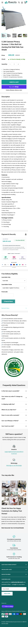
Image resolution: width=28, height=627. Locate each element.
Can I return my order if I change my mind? (12, 398)
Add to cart (14, 82)
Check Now (8, 301)
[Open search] (19, 2)
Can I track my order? (8, 426)
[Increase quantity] (18, 64)
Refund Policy (5, 308)
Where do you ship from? (9, 409)
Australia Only (6, 277)
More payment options (14, 90)
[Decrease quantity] (10, 64)
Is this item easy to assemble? (10, 391)
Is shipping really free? (8, 404)
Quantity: (4, 64)
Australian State (7, 284)
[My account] (22, 2)
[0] (25, 2)
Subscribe (7, 593)
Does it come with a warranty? (10, 415)
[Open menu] (2, 2)
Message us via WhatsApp (14, 465)
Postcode (5, 292)
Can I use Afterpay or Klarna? (10, 420)
